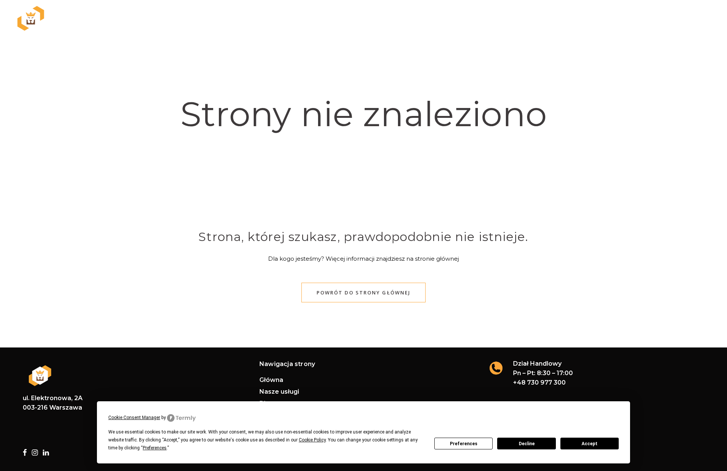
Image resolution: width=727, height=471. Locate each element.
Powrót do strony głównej (363, 292)
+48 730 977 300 (539, 382)
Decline (527, 443)
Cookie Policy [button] (312, 440)
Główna (271, 380)
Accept (590, 443)
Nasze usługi (279, 391)
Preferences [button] (155, 448)
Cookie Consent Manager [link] (134, 417)
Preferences (463, 443)
